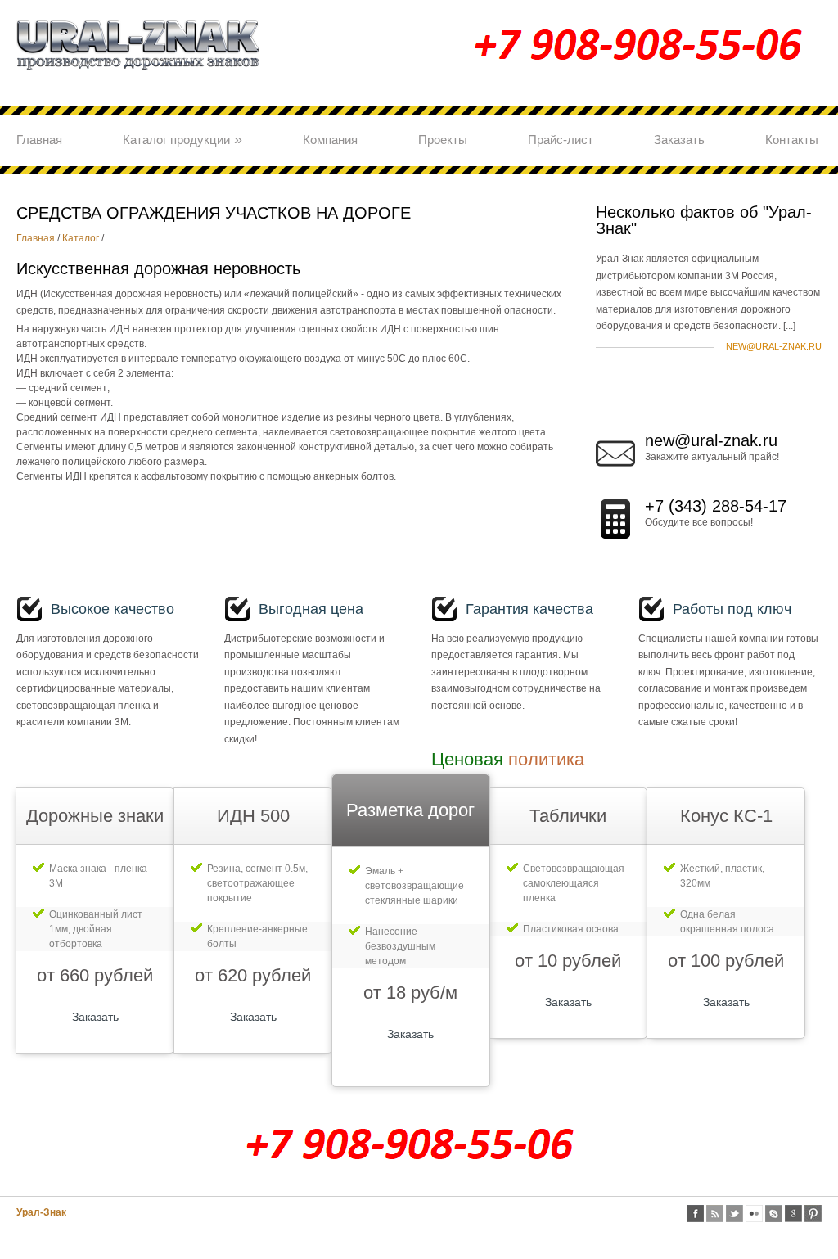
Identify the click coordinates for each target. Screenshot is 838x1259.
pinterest (813, 1213)
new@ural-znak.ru (774, 346)
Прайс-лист (560, 140)
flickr (754, 1213)
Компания (330, 140)
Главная (39, 140)
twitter (734, 1213)
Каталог (80, 238)
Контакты (791, 140)
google (793, 1213)
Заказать (679, 140)
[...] (789, 326)
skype (773, 1213)
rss (714, 1213)
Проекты (442, 140)
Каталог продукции (182, 139)
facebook (695, 1213)
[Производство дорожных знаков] (139, 77)
